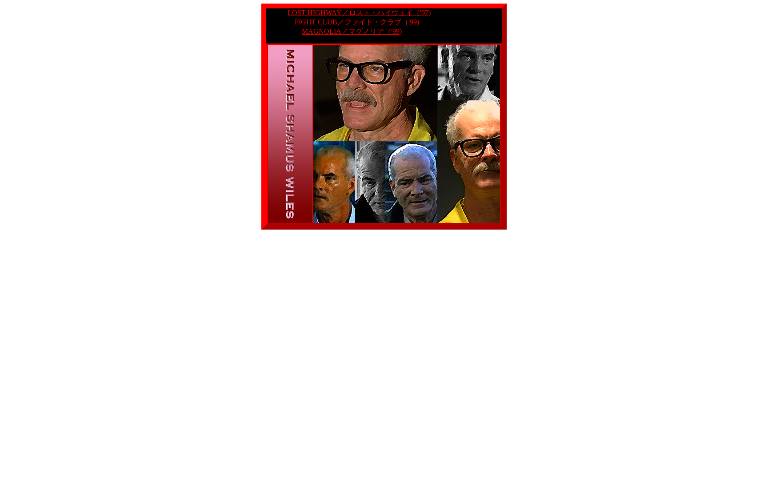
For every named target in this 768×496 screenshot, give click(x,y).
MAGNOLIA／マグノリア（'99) (352, 31)
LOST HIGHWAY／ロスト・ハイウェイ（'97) (359, 12)
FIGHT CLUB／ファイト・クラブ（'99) (357, 22)
